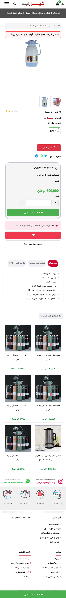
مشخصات (52, 263)
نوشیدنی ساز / (49, 25)
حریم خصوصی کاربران (20, 563)
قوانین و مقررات (53, 577)
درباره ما (56, 559)
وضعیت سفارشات (21, 568)
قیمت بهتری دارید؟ (33, 244)
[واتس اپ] (16, 481)
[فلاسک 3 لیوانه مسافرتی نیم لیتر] (18, 338)
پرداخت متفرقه (22, 559)
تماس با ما (54, 542)
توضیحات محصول (37, 263)
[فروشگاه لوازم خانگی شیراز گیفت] (33, 4)
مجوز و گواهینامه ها (51, 568)
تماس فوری (48, 147)
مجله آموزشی (54, 563)
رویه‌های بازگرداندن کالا (50, 533)
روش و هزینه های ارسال (50, 537)
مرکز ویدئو (55, 572)
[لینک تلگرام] (37, 156)
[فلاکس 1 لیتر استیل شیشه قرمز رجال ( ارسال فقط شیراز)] (48, 438)
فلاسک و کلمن (36, 25)
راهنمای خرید (54, 524)
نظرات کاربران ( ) (17, 263)
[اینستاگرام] (49, 481)
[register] (62, 5)
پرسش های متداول (52, 528)
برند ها (26, 577)
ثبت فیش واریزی (21, 572)
